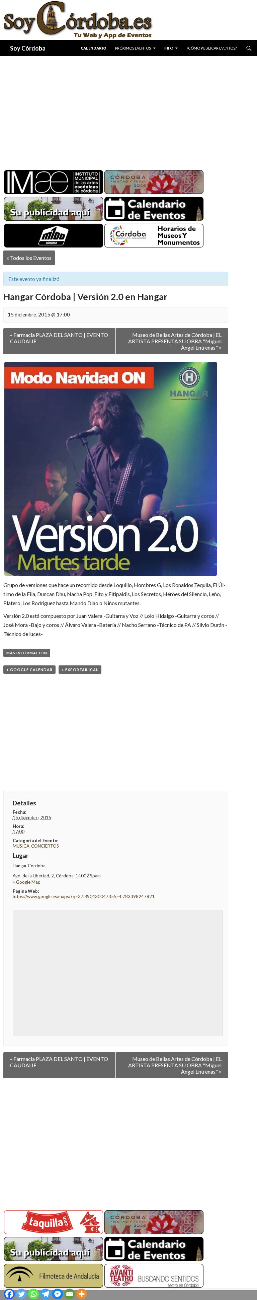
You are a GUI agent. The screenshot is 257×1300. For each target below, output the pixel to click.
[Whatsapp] (33, 1294)
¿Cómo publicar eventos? (211, 48)
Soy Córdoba (28, 48)
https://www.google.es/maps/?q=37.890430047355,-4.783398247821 (84, 896)
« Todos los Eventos (29, 258)
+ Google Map (26, 882)
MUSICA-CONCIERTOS (36, 846)
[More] (81, 1294)
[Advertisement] (128, 110)
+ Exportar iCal (80, 669)
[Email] (69, 1294)
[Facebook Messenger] (57, 1294)
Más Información (26, 653)
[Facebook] (9, 1294)
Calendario (93, 48)
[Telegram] (45, 1294)
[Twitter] (21, 1294)
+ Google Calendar (29, 669)
